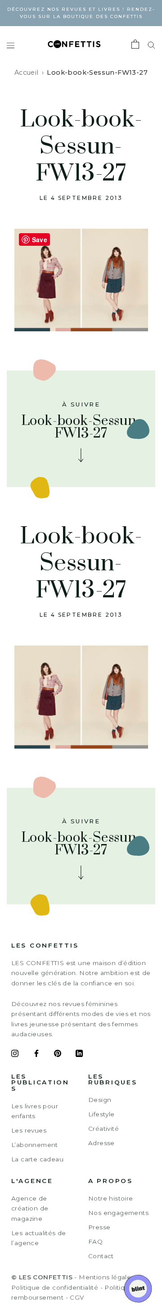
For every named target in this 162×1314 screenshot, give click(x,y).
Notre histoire (110, 1198)
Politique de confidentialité (54, 1287)
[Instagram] (14, 1054)
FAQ (95, 1241)
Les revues (28, 1130)
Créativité (103, 1128)
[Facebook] (36, 1054)
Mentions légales (106, 1277)
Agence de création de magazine (29, 1208)
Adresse (101, 1143)
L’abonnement (34, 1144)
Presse (99, 1227)
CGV (77, 1297)
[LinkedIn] (79, 1054)
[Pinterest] (57, 1054)
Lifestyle (101, 1114)
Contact (101, 1256)
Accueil (26, 72)
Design (99, 1099)
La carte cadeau (37, 1159)
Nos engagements (118, 1212)
